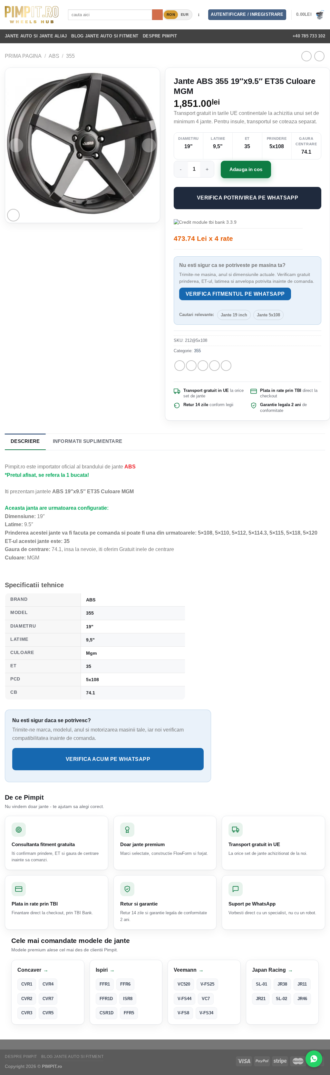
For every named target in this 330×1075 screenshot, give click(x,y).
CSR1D (106, 1012)
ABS (54, 56)
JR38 (282, 984)
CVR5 (48, 1012)
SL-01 (261, 984)
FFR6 (125, 984)
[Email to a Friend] (203, 365)
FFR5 (129, 1012)
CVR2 (26, 998)
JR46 (302, 998)
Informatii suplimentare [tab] (87, 441)
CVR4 (48, 984)
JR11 (302, 984)
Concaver (32, 970)
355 (70, 56)
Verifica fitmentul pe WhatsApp (235, 294)
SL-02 (281, 998)
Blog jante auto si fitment (104, 36)
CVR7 (48, 998)
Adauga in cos (245, 169)
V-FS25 (207, 984)
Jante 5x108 (268, 314)
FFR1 (105, 984)
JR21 (261, 998)
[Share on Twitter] (191, 365)
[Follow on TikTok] (261, 36)
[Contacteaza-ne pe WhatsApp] (314, 1058)
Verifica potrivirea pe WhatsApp (247, 197)
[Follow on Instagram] (253, 36)
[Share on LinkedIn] (226, 365)
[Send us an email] (270, 36)
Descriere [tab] (25, 441)
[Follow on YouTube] (278, 36)
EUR (185, 14)
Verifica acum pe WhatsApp (108, 759)
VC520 (184, 984)
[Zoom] (13, 215)
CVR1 (26, 984)
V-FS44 (184, 998)
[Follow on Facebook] (244, 36)
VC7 (206, 998)
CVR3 (26, 1012)
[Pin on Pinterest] (214, 365)
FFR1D (106, 998)
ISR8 (127, 998)
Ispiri (105, 970)
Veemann (189, 970)
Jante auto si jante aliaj (36, 36)
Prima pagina (23, 56)
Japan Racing (272, 970)
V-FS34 (206, 1012)
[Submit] (157, 14)
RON (171, 14)
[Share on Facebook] (179, 365)
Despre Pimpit (160, 36)
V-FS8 (183, 1012)
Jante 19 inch (234, 314)
